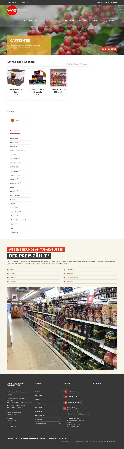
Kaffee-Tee (33, 21)
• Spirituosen (15, 142)
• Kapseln (14, 191)
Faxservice (69, 281)
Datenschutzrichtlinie (57, 438)
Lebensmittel (56, 21)
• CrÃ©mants (15, 163)
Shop (79, 21)
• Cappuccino (15, 183)
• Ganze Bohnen (16, 175)
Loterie (12, 269)
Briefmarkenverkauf (41, 423)
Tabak (95, 21)
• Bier (13, 155)
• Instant (14, 179)
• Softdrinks (15, 159)
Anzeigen (13, 281)
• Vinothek (14, 146)
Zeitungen (69, 269)
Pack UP (12, 277)
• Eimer (13, 224)
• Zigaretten (15, 212)
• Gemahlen (15, 171)
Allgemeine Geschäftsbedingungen (30, 438)
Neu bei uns (69, 21)
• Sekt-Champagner (17, 150)
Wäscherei (69, 273)
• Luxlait (13, 199)
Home (24, 21)
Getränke (45, 21)
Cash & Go (13, 273)
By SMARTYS (111, 441)
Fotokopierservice (72, 277)
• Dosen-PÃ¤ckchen (18, 220)
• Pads (13, 187)
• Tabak (14, 207)
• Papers (14, 216)
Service (87, 21)
